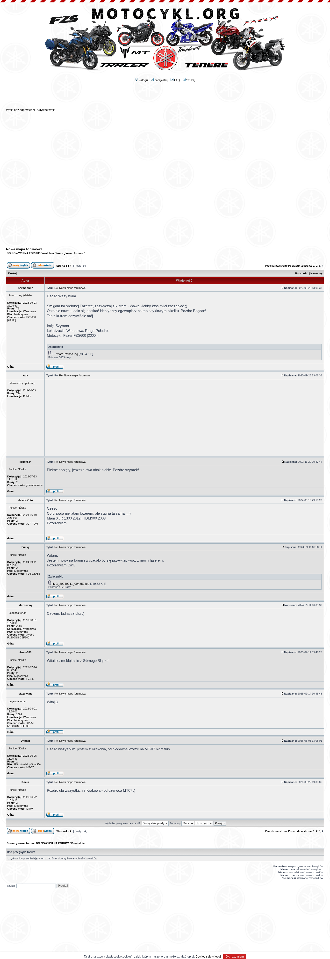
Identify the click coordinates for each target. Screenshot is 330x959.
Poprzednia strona (300, 265)
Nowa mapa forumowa (24, 249)
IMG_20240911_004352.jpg (70, 584)
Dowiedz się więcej (208, 956)
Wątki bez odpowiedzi (20, 110)
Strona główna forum (68, 253)
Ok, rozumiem (235, 956)
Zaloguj (143, 80)
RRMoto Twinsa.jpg (65, 354)
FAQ (176, 80)
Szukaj (190, 80)
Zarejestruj (161, 80)
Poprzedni (301, 273)
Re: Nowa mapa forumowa (70, 287)
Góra (10, 366)
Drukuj (12, 273)
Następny (316, 273)
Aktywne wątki (46, 110)
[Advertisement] (165, 97)
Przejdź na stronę (276, 265)
